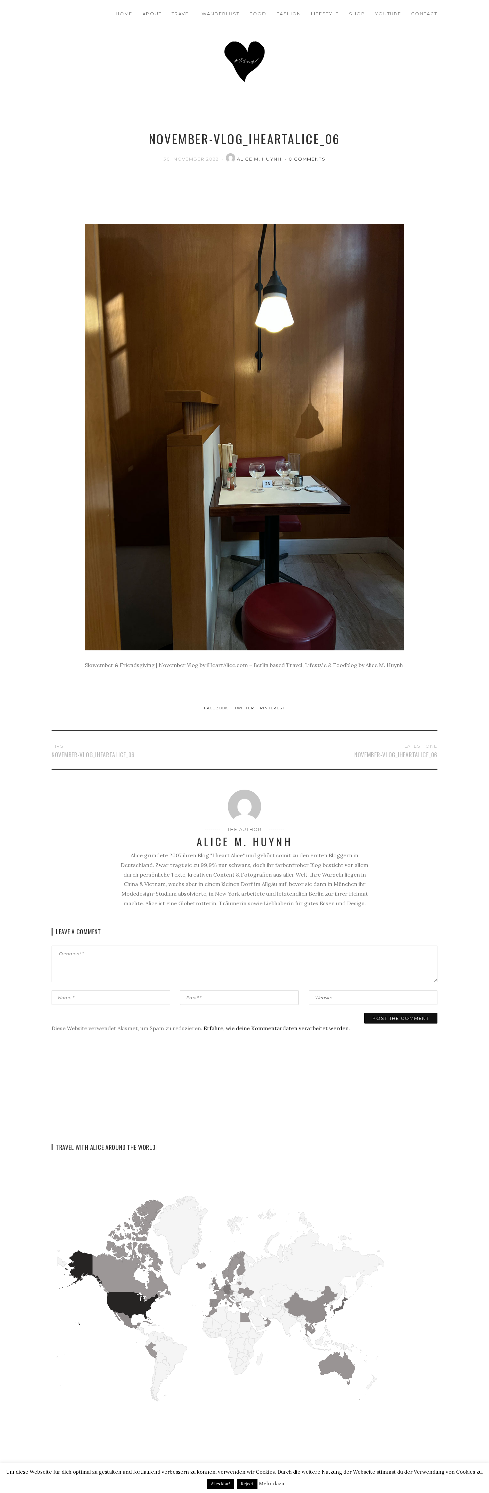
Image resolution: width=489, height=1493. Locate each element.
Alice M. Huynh (260, 159)
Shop (357, 13)
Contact (424, 13)
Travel (182, 13)
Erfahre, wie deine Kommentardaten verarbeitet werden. (277, 1028)
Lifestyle (325, 13)
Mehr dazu (271, 1483)
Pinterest (272, 708)
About (152, 13)
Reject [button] (247, 1484)
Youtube (388, 13)
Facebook (217, 708)
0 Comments (307, 159)
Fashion (288, 13)
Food (257, 13)
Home (124, 13)
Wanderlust (221, 13)
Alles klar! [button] (220, 1484)
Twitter (245, 708)
